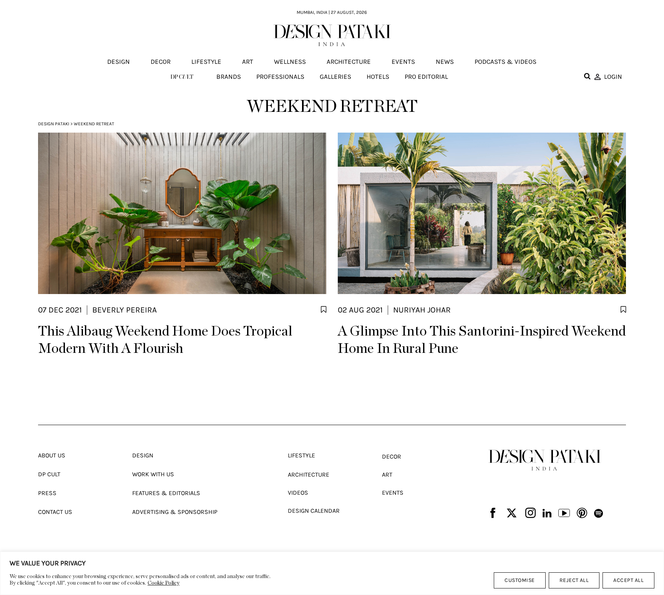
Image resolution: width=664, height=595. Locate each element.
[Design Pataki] (545, 460)
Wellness (290, 61)
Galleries (335, 76)
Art (247, 61)
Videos (298, 492)
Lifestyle (206, 61)
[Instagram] (530, 514)
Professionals (280, 76)
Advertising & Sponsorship (174, 511)
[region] (332, 573)
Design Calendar (314, 510)
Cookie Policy (163, 583)
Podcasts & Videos (505, 61)
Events (403, 61)
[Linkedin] (547, 513)
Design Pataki (53, 123)
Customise (520, 580)
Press (47, 493)
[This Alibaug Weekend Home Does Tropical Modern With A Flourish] (182, 213)
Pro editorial (426, 76)
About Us (51, 455)
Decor (161, 61)
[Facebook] (493, 514)
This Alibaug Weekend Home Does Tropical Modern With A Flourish (165, 340)
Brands (228, 76)
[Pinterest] (582, 514)
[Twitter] (511, 513)
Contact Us (55, 511)
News (445, 61)
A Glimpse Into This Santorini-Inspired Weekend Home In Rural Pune (482, 340)
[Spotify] (598, 513)
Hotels (378, 76)
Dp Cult (49, 474)
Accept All (628, 580)
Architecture (349, 61)
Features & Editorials (166, 493)
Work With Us (153, 474)
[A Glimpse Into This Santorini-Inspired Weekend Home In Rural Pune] (482, 213)
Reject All (574, 580)
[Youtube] (564, 513)
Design (118, 61)
